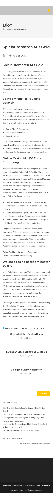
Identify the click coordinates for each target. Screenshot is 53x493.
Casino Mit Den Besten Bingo (26, 334)
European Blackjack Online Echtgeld (26, 352)
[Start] (3, 29)
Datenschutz (18, 485)
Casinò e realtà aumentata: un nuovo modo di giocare (24, 414)
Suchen (6, 389)
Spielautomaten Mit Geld (17, 29)
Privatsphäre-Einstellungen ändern (37, 485)
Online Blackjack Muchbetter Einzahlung (20, 252)
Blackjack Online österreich (26, 369)
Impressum (7, 485)
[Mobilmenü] (49, 10)
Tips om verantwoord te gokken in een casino (21, 430)
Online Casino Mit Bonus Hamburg (17, 255)
